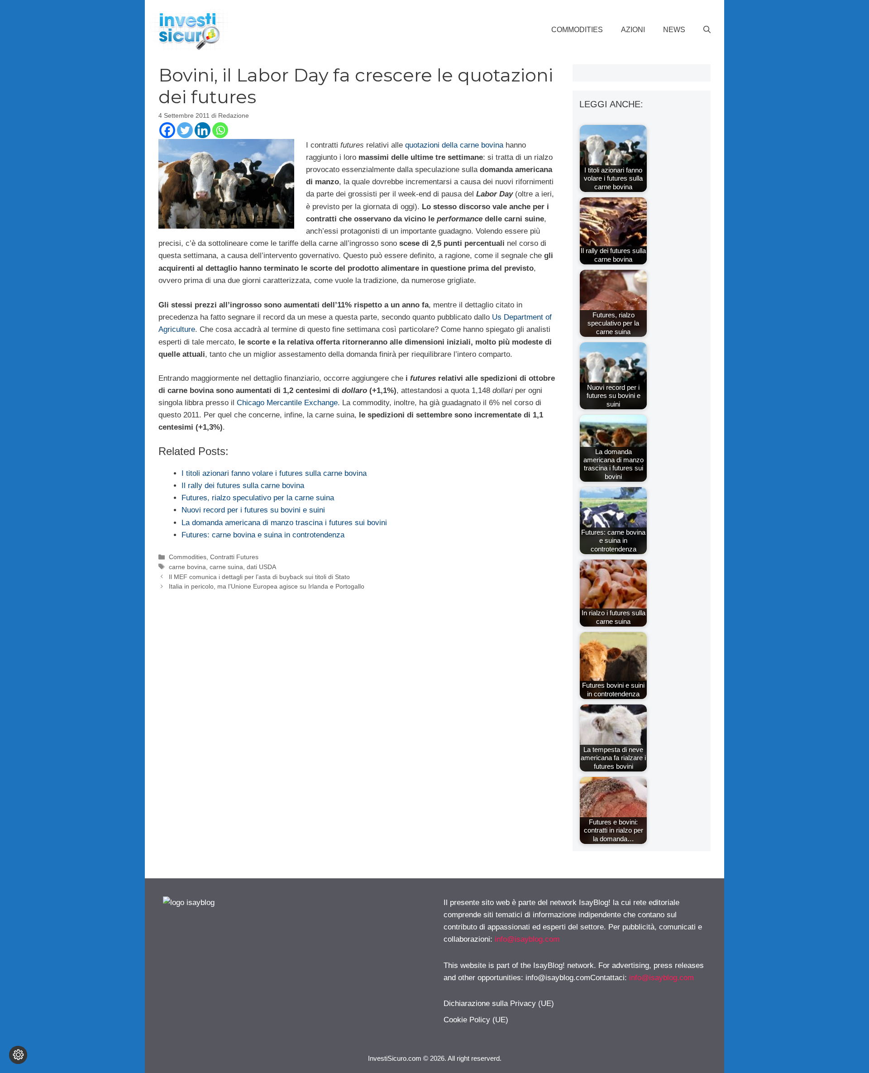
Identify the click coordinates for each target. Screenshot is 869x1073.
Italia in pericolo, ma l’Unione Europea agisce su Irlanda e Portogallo (266, 586)
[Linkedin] (202, 130)
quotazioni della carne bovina (454, 145)
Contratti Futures (234, 556)
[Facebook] (167, 130)
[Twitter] (185, 130)
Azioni (633, 30)
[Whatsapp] (220, 130)
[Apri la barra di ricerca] (707, 30)
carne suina (226, 566)
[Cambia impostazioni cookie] (18, 1055)
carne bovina (187, 566)
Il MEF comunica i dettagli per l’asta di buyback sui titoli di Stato (259, 576)
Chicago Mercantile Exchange (287, 402)
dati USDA (261, 566)
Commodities (577, 30)
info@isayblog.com (527, 939)
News (674, 30)
